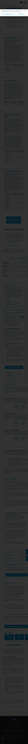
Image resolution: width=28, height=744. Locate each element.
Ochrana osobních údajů (14, 728)
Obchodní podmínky (14, 725)
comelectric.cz (8, 338)
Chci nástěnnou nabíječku (14, 367)
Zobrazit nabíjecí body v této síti (16, 575)
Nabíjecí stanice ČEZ (9, 637)
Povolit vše (20, 14)
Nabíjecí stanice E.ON (19, 637)
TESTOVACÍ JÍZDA (13, 9)
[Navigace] (25, 2)
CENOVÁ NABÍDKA (14, 218)
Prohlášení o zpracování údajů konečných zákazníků (14, 731)
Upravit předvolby (8, 14)
